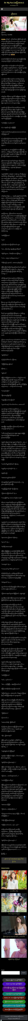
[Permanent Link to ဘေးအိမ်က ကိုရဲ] (14, 879)
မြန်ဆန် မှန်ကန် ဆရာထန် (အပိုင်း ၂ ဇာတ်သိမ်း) (14, 936)
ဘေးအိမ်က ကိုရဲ (14, 891)
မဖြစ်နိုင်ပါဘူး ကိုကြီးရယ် (14, 959)
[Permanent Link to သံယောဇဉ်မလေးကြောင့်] (14, 902)
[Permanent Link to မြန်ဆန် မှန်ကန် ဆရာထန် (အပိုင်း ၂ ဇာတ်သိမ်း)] (14, 925)
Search (2, 970)
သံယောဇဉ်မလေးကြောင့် (14, 914)
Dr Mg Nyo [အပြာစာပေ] (14, 3)
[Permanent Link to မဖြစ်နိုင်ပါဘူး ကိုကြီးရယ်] (14, 948)
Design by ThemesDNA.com (14, 1019)
